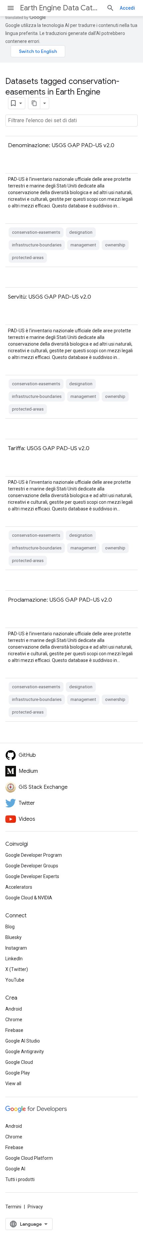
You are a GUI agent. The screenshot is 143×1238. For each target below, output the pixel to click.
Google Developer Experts (32, 876)
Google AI (15, 1168)
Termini (13, 1206)
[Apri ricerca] (110, 8)
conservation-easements (36, 232)
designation (80, 232)
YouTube (14, 980)
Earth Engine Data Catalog (60, 7)
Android (13, 1009)
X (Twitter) (16, 969)
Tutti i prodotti (20, 1179)
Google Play (17, 1073)
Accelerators (18, 887)
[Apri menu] (10, 8)
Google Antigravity (24, 1051)
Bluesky (13, 937)
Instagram (16, 948)
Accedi (127, 8)
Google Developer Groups (31, 865)
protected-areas (28, 257)
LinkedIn (14, 958)
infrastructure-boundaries (37, 244)
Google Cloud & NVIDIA (28, 897)
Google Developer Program (33, 855)
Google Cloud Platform (29, 1158)
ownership (115, 244)
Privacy (35, 1206)
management (83, 244)
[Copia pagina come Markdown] (34, 103)
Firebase (14, 1030)
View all (13, 1083)
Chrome (13, 1019)
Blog (10, 926)
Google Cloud (19, 1062)
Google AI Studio (22, 1041)
